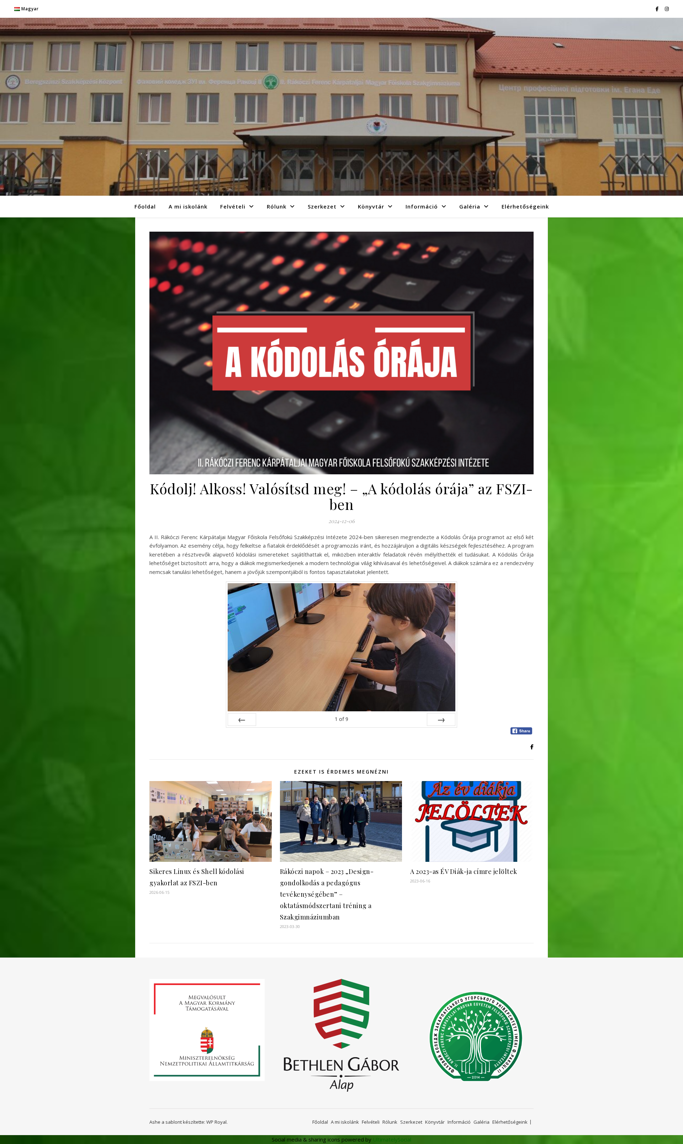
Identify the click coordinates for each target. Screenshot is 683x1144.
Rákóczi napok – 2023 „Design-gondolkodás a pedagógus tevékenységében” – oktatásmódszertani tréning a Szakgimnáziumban (327, 894)
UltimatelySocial (392, 1139)
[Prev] (242, 719)
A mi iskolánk (188, 206)
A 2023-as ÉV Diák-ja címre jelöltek (463, 871)
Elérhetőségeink (525, 206)
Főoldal (145, 206)
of (341, 719)
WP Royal (216, 1122)
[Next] (441, 719)
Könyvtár (371, 206)
